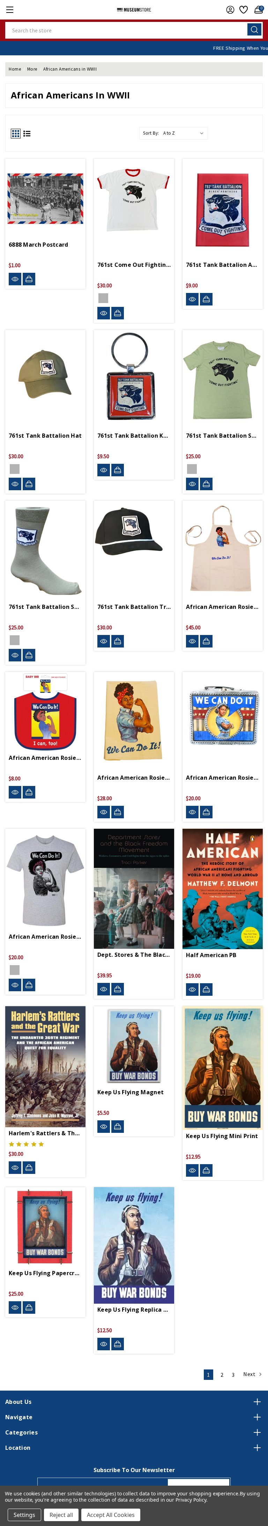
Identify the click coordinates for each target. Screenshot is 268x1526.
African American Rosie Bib (45, 758)
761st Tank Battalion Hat (45, 435)
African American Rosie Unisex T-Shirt (45, 936)
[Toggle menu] (9, 9)
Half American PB (211, 955)
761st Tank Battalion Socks (45, 607)
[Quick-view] (15, 279)
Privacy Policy (191, 1499)
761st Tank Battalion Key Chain (134, 435)
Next (250, 1373)
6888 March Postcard (38, 244)
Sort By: (151, 133)
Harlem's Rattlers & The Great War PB (45, 1133)
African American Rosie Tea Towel (134, 777)
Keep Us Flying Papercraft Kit (45, 1273)
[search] (254, 29)
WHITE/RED (103, 298)
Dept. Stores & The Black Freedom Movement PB (134, 955)
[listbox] (185, 133)
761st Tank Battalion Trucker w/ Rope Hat (134, 607)
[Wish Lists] (243, 10)
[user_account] (228, 10)
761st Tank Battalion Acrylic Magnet (222, 265)
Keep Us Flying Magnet (130, 1092)
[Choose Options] (117, 313)
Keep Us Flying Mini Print (222, 1136)
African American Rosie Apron (222, 607)
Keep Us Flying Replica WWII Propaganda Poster (134, 1309)
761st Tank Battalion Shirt (222, 435)
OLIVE (15, 469)
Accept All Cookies (111, 1515)
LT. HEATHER (15, 970)
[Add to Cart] (29, 279)
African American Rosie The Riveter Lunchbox (222, 777)
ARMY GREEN (15, 640)
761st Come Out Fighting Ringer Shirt (134, 265)
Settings (24, 1515)
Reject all (61, 1515)
